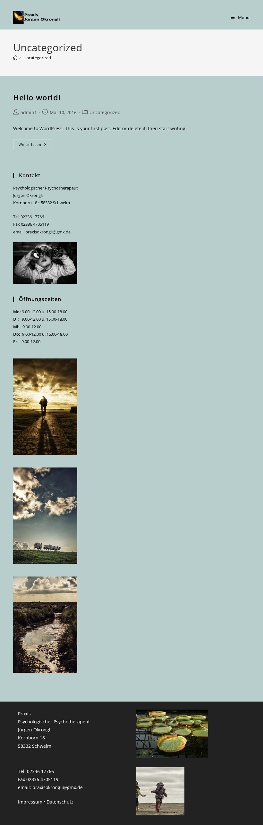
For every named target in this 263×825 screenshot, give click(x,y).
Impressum (30, 802)
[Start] (15, 58)
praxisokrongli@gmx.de (48, 232)
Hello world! (37, 97)
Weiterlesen (35, 145)
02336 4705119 (35, 224)
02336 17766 (32, 217)
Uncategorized (37, 58)
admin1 (29, 112)
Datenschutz (60, 802)
